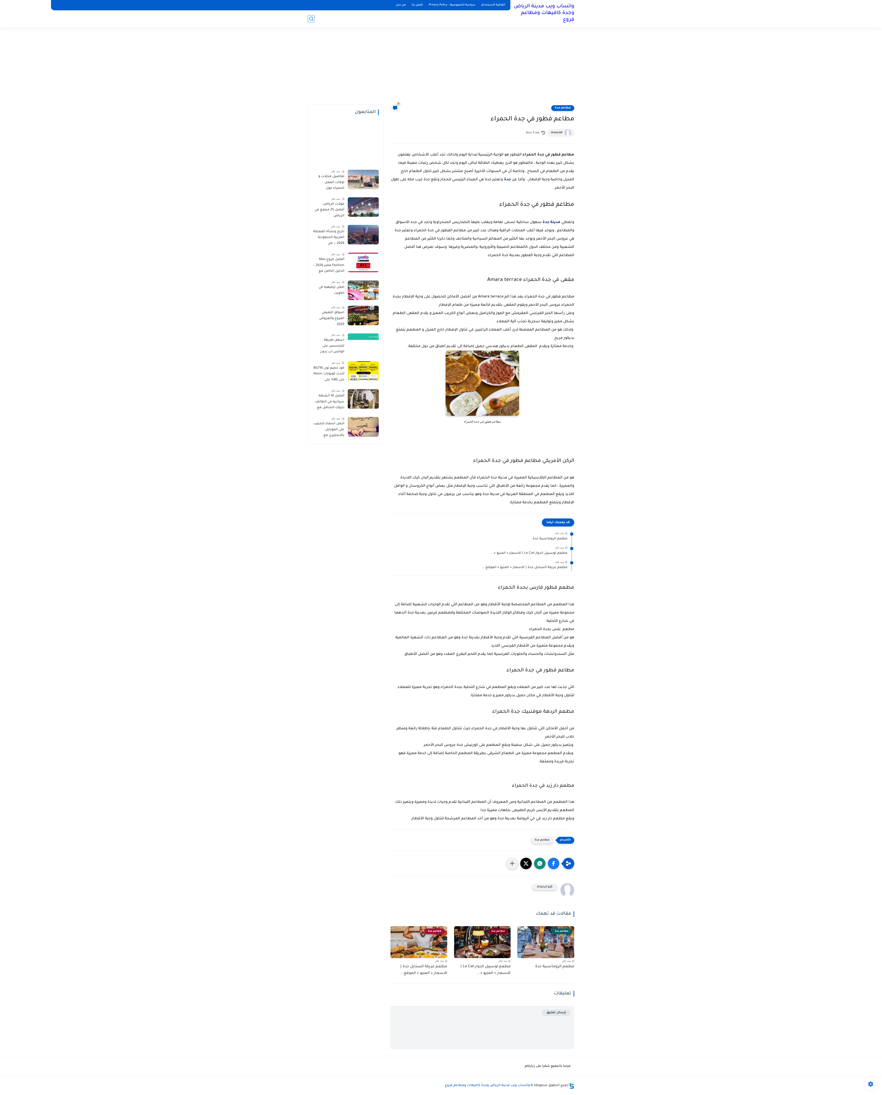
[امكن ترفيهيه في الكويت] (363, 290)
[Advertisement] (441, 69)
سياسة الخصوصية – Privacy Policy (452, 5)
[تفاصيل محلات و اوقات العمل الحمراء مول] (363, 179)
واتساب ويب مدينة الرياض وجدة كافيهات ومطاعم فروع (544, 13)
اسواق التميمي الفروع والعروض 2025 (331, 318)
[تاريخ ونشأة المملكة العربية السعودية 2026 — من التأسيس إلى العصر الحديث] (363, 234)
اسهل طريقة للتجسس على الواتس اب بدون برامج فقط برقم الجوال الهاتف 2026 (329, 346)
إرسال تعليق (556, 1012)
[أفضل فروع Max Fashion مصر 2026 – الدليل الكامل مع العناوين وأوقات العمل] (363, 262)
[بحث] (311, 18)
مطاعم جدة (563, 108)
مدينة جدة (551, 222)
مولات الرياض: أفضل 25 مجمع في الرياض (329, 210)
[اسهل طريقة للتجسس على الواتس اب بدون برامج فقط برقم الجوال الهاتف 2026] (363, 343)
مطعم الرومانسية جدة (550, 539)
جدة (507, 180)
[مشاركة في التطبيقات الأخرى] (512, 863)
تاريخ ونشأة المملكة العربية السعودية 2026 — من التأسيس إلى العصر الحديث (328, 238)
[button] (553, 863)
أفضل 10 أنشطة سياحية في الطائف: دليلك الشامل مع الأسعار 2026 (329, 402)
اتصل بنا (417, 5)
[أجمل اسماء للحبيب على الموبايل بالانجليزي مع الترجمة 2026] (363, 426)
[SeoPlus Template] (571, 1086)
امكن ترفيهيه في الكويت (331, 290)
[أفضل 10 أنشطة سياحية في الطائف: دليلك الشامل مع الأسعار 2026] (363, 399)
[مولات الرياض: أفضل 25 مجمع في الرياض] (363, 207)
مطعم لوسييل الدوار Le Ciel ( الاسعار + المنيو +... (528, 553)
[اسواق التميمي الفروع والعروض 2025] (363, 315)
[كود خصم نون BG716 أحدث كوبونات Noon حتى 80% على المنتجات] (363, 371)
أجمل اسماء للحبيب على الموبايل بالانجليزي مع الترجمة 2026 (329, 430)
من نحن (401, 5)
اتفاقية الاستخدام (493, 5)
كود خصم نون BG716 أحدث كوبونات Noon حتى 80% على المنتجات (329, 374)
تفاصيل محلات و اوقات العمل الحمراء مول (331, 182)
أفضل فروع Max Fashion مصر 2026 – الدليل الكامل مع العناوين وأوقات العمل (328, 266)
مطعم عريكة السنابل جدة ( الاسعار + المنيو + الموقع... (524, 567)
